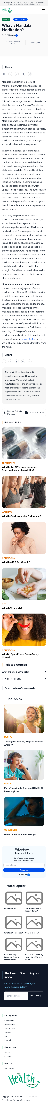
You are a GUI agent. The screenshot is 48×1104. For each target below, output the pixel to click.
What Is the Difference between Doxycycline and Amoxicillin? (19, 468)
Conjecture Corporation (28, 1097)
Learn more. (36, 4)
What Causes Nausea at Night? (21, 834)
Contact (8, 1056)
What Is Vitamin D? (12, 608)
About (7, 1052)
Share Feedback (37, 412)
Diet (4, 604)
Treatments (8, 463)
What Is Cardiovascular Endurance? (21, 516)
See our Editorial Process (14, 412)
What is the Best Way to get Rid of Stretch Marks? (34, 957)
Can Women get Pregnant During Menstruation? (11, 957)
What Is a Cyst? (11, 908)
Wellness (7, 512)
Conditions (8, 558)
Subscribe (24, 870)
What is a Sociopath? (13, 933)
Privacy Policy (7, 1100)
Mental (8, 737)
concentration (29, 339)
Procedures (9, 1024)
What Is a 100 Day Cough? (16, 562)
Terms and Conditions (21, 1100)
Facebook (9, 1068)
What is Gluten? (32, 933)
